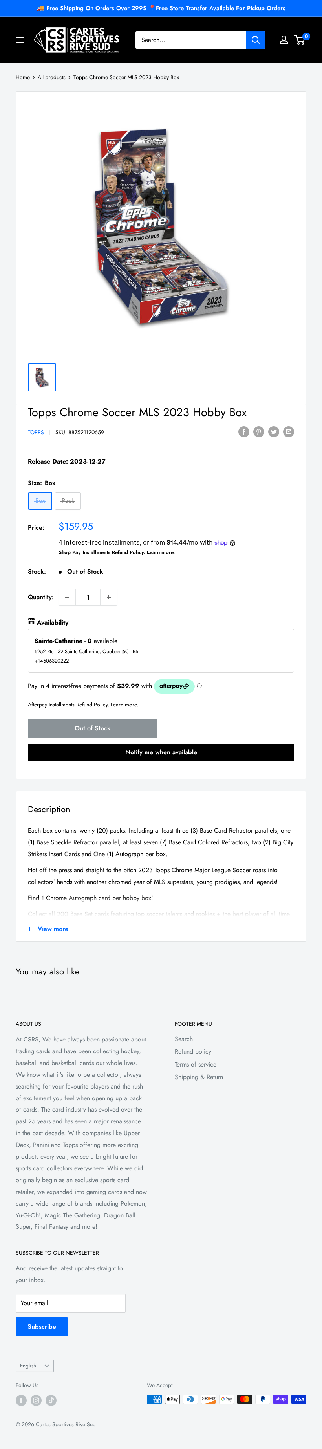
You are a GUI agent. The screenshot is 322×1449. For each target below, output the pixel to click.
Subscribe (41, 1326)
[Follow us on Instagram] (36, 1400)
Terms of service (195, 1064)
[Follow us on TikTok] (51, 1400)
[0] (300, 40)
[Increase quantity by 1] (109, 597)
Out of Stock (93, 728)
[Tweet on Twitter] (273, 431)
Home (23, 77)
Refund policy (193, 1051)
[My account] (284, 40)
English (28, 1365)
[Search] (255, 40)
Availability (52, 622)
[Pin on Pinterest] (258, 431)
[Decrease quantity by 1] (67, 597)
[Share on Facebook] (243, 431)
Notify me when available (161, 752)
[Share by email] (288, 431)
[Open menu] (20, 40)
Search (184, 1038)
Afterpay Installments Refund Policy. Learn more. (83, 704)
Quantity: (41, 596)
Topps (36, 432)
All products (52, 77)
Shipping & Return (199, 1076)
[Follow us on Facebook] (21, 1400)
